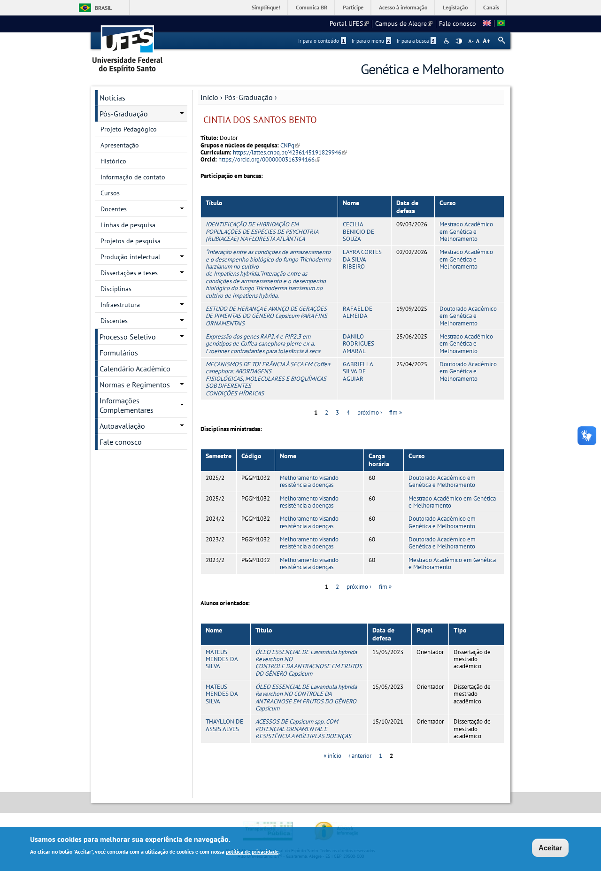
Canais (491, 7)
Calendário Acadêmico (135, 368)
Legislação (455, 7)
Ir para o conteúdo (321, 41)
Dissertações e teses (129, 273)
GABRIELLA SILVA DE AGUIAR (358, 371)
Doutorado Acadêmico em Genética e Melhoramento (468, 316)
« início (332, 756)
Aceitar (550, 848)
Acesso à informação (403, 7)
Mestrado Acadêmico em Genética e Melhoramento (466, 231)
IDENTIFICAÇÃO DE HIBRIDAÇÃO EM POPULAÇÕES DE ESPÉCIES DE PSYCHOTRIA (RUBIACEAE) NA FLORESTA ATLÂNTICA (262, 231)
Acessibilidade (447, 41)
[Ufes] (128, 45)
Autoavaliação (122, 426)
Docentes (113, 209)
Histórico (113, 161)
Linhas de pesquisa (127, 225)
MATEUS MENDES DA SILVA (222, 659)
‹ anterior (359, 756)
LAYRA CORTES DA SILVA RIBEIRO (362, 259)
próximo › (369, 412)
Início (209, 97)
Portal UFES (349, 23)
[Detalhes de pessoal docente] (487, 23)
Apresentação (119, 145)
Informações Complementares (127, 405)
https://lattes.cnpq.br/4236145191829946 (290, 152)
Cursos (110, 193)
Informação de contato (132, 177)
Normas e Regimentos (135, 384)
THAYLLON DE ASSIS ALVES (224, 724)
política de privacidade (252, 851)
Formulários (119, 352)
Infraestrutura (120, 305)
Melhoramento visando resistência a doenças (309, 481)
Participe (353, 7)
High (458, 41)
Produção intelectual (130, 257)
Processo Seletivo (128, 336)
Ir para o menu (371, 41)
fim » (395, 412)
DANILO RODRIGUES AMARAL (358, 343)
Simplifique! (266, 7)
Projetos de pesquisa (130, 241)
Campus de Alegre (403, 23)
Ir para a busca (416, 41)
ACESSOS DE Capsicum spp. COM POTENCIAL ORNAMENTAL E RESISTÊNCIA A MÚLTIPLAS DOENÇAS (303, 728)
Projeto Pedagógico (128, 129)
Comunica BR (311, 7)
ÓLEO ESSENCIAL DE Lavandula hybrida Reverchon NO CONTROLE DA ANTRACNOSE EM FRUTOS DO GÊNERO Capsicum (308, 663)
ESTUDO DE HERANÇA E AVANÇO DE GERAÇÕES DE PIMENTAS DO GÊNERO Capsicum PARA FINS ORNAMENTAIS (266, 316)
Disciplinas (115, 289)
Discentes (114, 320)
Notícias (112, 97)
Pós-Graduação (248, 97)
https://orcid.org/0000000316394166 (269, 159)
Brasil (103, 7)
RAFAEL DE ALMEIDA (357, 312)
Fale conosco (457, 23)
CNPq (290, 145)
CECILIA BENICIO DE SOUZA (358, 231)
